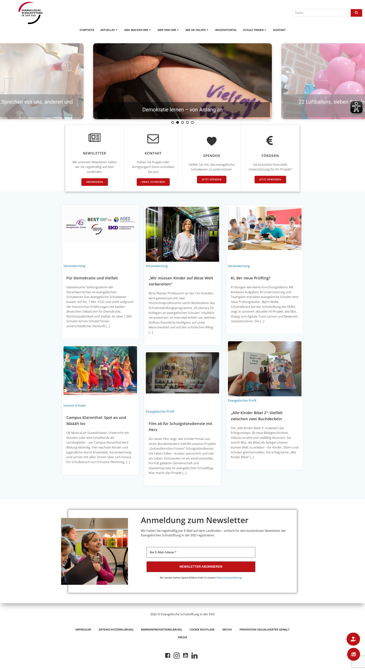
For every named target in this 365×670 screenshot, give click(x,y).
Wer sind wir (167, 30)
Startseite (86, 30)
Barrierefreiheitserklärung (161, 629)
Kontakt (279, 30)
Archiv (227, 629)
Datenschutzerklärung (228, 577)
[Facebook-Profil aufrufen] (168, 656)
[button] (172, 122)
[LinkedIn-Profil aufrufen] (194, 656)
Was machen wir (136, 30)
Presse (182, 637)
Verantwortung (74, 266)
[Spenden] (353, 639)
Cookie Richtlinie (202, 629)
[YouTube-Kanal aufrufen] (185, 656)
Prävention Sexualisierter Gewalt (265, 629)
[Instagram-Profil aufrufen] (177, 656)
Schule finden (253, 30)
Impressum (83, 629)
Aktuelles (107, 30)
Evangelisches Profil (242, 400)
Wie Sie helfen (196, 30)
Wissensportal (226, 30)
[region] (182, 81)
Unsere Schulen (74, 405)
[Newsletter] (353, 654)
